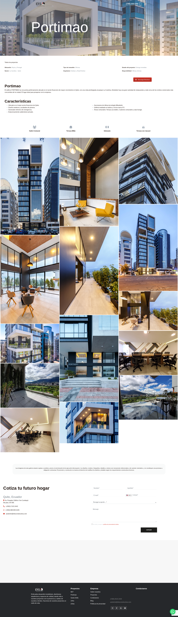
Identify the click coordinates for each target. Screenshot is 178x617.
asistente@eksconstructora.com (129, 5)
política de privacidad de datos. (111, 524)
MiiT (72, 592)
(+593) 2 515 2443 (11, 506)
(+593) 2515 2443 (132, 4)
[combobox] (129, 495)
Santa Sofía (74, 598)
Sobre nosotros (95, 592)
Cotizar (149, 530)
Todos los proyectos (11, 62)
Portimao (74, 595)
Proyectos (93, 595)
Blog (91, 601)
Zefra (72, 601)
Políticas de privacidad (97, 604)
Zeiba (72, 604)
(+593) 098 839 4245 (12, 510)
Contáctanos (94, 598)
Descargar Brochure (144, 79)
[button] (172, 611)
